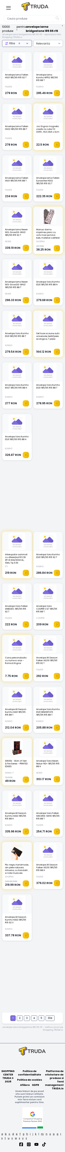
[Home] (35, 7)
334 (50, 1018)
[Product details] (26, 93)
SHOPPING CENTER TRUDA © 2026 (8, 1076)
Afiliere (25, 1085)
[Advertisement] (32, 497)
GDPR (35, 1085)
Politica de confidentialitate (29, 1072)
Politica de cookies (29, 1080)
